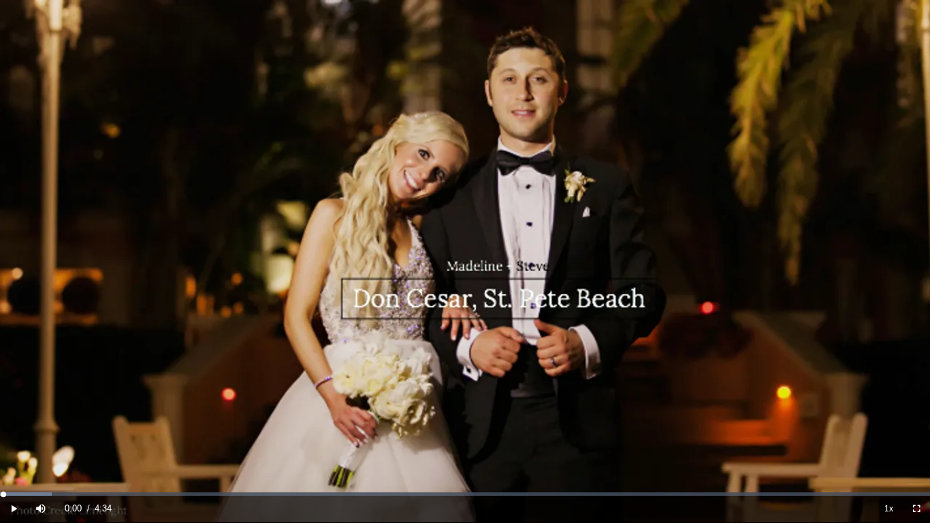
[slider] (464, 494)
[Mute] (40, 508)
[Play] (13, 508)
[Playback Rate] (889, 508)
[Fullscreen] (916, 508)
